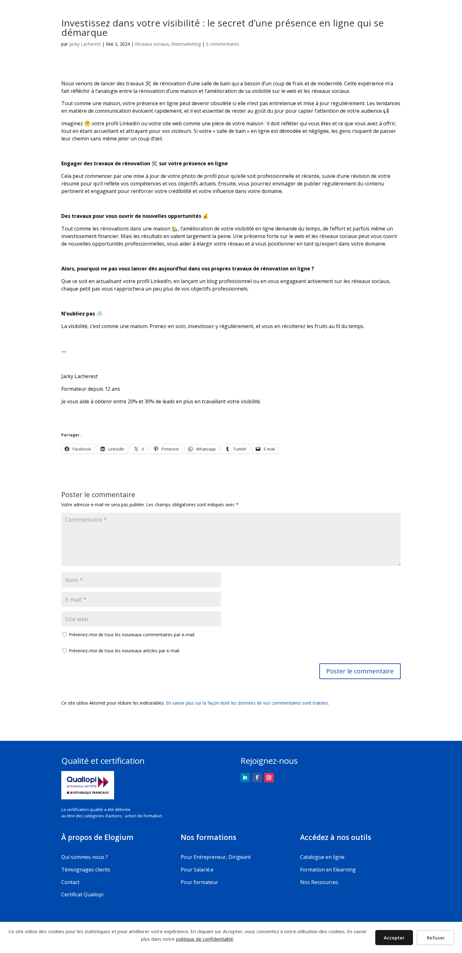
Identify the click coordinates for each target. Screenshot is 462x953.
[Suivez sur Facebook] (257, 777)
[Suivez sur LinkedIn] (245, 777)
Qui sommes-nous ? (84, 857)
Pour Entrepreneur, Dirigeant (216, 857)
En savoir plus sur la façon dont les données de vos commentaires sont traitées (247, 703)
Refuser (436, 937)
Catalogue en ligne (322, 857)
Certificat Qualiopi (82, 894)
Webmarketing (186, 44)
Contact (70, 882)
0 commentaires (222, 44)
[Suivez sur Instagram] (269, 777)
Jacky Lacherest (85, 44)
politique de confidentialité (204, 939)
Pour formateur (199, 882)
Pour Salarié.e (197, 869)
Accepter (394, 937)
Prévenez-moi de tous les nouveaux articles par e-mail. (124, 651)
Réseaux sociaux (152, 44)
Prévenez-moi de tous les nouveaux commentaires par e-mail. (132, 635)
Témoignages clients (85, 869)
